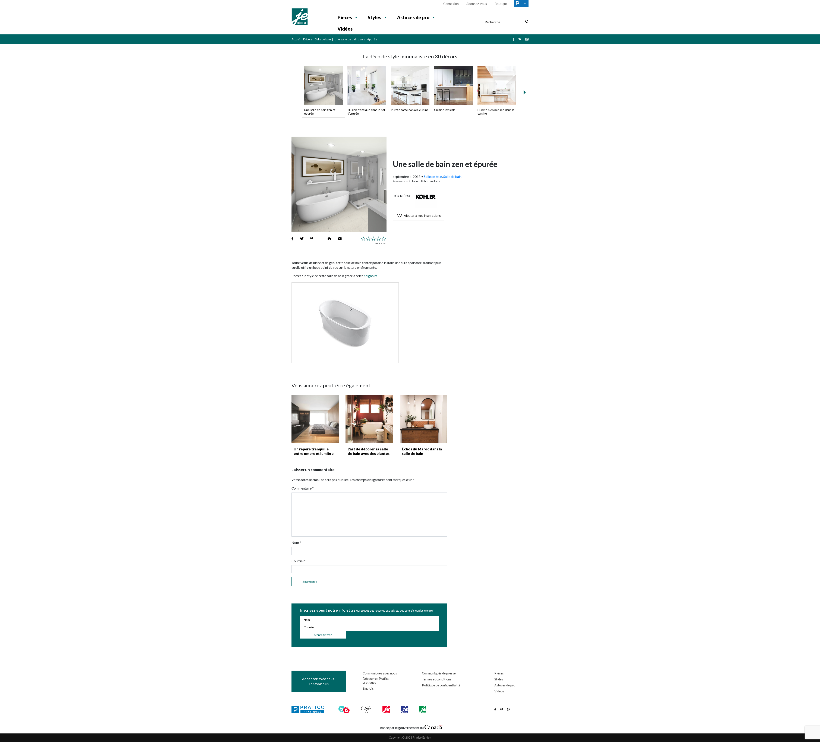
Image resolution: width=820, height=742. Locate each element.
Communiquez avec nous (380, 673)
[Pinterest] (519, 39)
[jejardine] (423, 709)
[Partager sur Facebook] (292, 238)
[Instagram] (527, 39)
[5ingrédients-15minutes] (344, 709)
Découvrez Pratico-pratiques (377, 680)
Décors (307, 39)
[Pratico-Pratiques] (309, 709)
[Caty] (366, 709)
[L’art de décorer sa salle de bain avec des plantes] (369, 419)
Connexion (451, 4)
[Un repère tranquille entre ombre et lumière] (315, 419)
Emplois (368, 688)
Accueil (295, 39)
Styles (374, 17)
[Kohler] (426, 197)
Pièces (345, 17)
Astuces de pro (413, 17)
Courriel (298, 561)
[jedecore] (405, 709)
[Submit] (526, 22)
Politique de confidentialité (441, 685)
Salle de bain (323, 39)
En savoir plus (318, 681)
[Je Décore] (310, 17)
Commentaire (302, 488)
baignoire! (371, 276)
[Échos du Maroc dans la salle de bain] (423, 419)
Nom (296, 542)
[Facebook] (513, 39)
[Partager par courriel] (340, 238)
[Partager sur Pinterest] (311, 238)
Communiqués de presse (439, 673)
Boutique (501, 4)
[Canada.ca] (433, 726)
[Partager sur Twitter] (302, 238)
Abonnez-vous (476, 4)
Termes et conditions (436, 679)
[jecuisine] (386, 709)
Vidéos (345, 29)
